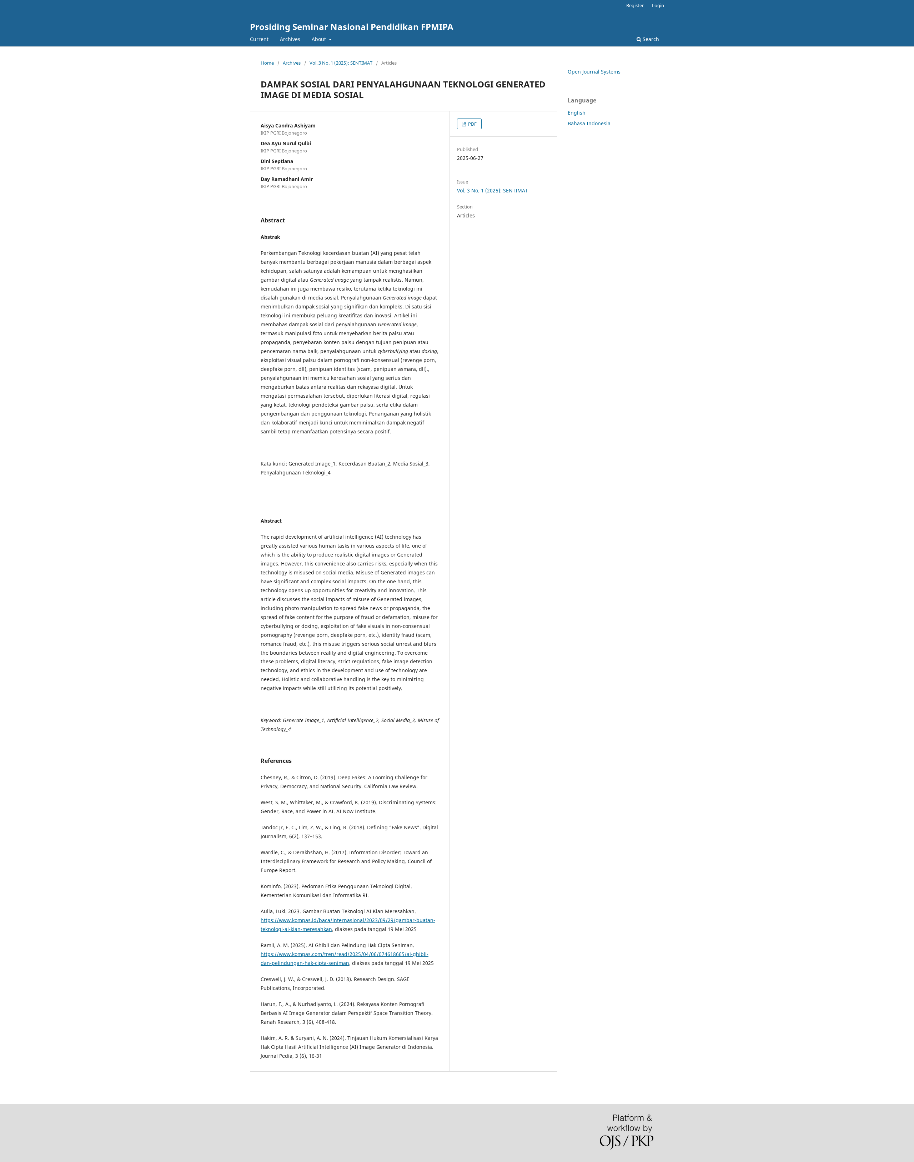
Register (635, 5)
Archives (290, 39)
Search (650, 39)
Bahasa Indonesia (589, 123)
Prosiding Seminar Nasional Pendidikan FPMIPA (351, 26)
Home (267, 63)
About (319, 39)
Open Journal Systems (594, 71)
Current (259, 39)
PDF (472, 124)
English (577, 112)
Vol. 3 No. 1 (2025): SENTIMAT (341, 63)
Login (658, 5)
